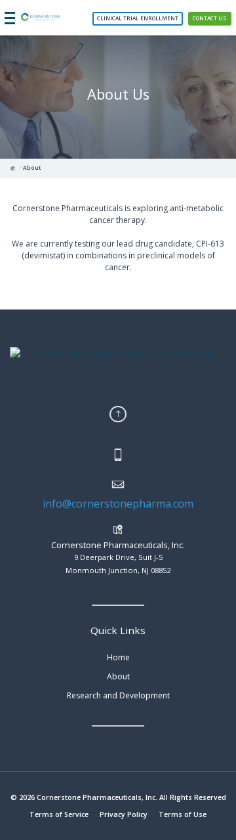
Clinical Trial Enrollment (137, 18)
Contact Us (209, 18)
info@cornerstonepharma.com (118, 503)
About (32, 168)
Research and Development (118, 695)
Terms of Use (182, 814)
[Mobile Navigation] (10, 17)
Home (118, 657)
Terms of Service (59, 814)
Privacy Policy (124, 814)
